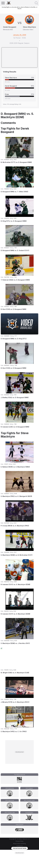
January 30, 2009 (19, 35)
